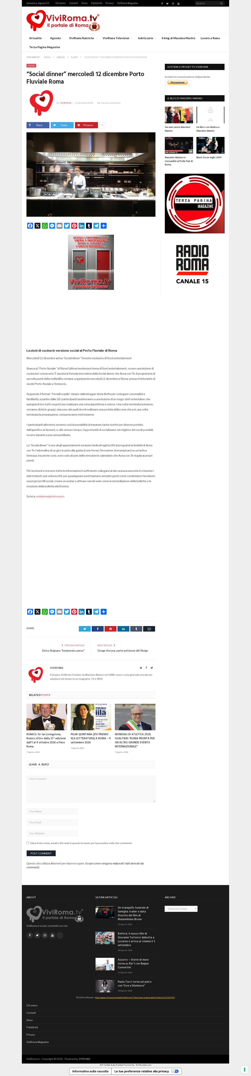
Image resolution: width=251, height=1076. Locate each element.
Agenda (55, 38)
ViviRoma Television (116, 38)
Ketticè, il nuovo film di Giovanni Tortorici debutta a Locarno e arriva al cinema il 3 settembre (136, 939)
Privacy (110, 3)
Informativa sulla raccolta (90, 1071)
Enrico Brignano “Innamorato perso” (63, 651)
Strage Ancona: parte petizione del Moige (123, 651)
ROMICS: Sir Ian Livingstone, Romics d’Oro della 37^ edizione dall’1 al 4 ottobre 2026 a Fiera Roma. (46, 740)
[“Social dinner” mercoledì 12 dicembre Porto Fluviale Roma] (90, 175)
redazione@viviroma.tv (50, 496)
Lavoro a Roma (210, 38)
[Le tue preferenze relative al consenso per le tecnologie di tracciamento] (244, 1069)
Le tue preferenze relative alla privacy (141, 1071)
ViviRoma (65, 102)
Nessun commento (110, 102)
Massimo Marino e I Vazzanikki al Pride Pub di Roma (179, 161)
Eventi (31, 66)
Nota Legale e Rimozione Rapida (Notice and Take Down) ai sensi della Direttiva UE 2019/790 (135, 997)
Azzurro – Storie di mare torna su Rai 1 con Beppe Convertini (133, 964)
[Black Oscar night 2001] (210, 145)
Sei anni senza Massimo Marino (177, 129)
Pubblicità (96, 3)
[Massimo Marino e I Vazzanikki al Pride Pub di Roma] (179, 145)
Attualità (35, 38)
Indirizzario (145, 38)
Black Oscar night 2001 (208, 157)
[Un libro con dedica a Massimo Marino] (210, 115)
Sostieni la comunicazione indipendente (187, 76)
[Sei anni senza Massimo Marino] (179, 115)
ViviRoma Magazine (127, 3)
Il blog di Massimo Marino (178, 38)
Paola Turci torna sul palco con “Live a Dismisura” (135, 984)
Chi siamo (60, 3)
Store (84, 3)
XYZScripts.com (143, 1065)
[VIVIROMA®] (63, 20)
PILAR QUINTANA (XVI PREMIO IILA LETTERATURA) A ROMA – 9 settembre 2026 (91, 738)
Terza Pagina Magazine (44, 47)
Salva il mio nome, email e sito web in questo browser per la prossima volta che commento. (81, 843)
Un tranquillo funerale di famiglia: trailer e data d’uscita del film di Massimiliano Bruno (133, 913)
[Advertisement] (91, 318)
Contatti (73, 3)
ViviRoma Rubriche (81, 38)
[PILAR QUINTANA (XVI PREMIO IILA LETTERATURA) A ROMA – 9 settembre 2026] (91, 717)
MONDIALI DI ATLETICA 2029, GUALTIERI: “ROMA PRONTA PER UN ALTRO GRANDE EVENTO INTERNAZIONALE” (135, 740)
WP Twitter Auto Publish (111, 1065)
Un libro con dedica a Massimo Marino (207, 129)
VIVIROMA (84, 1058)
